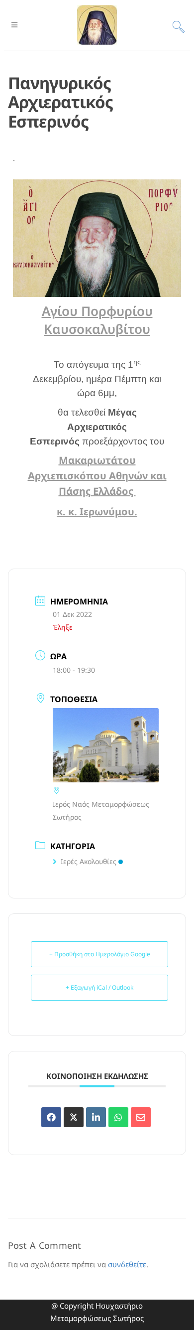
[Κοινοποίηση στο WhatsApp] (118, 1117)
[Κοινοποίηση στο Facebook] (51, 1117)
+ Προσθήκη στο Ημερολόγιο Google (99, 954)
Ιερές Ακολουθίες (88, 861)
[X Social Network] (74, 1117)
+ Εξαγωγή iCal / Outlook (99, 987)
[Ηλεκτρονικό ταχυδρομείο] (141, 1117)
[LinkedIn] (96, 1117)
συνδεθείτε (127, 1264)
